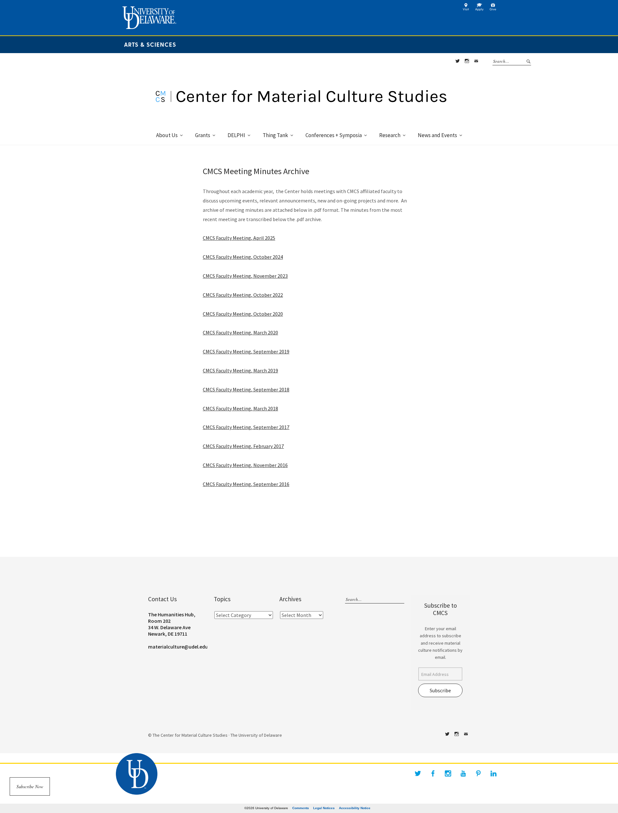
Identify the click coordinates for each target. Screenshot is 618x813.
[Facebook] (433, 773)
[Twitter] (418, 773)
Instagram (467, 61)
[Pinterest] (478, 773)
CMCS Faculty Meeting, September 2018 (246, 389)
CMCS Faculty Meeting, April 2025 (239, 238)
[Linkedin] (493, 773)
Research (389, 135)
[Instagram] (448, 773)
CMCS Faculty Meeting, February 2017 (243, 446)
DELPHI (236, 135)
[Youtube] (463, 773)
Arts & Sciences (150, 44)
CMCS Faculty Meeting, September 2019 (246, 351)
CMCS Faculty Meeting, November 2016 (245, 465)
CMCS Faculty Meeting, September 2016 (246, 484)
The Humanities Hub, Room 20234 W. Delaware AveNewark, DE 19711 (171, 624)
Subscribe (440, 690)
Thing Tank (275, 135)
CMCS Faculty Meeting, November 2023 (245, 276)
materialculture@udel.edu (178, 646)
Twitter (457, 61)
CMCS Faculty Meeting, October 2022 (243, 295)
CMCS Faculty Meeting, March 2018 (240, 408)
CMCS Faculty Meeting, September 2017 (246, 427)
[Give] (493, 9)
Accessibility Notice (354, 808)
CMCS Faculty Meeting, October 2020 (243, 314)
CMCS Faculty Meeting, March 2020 (240, 332)
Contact (476, 61)
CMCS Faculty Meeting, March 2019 (240, 370)
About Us (167, 135)
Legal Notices (324, 808)
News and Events (437, 135)
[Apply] (479, 9)
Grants (202, 135)
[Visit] (466, 9)
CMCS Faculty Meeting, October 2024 (243, 257)
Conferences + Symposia (333, 135)
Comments (300, 808)
